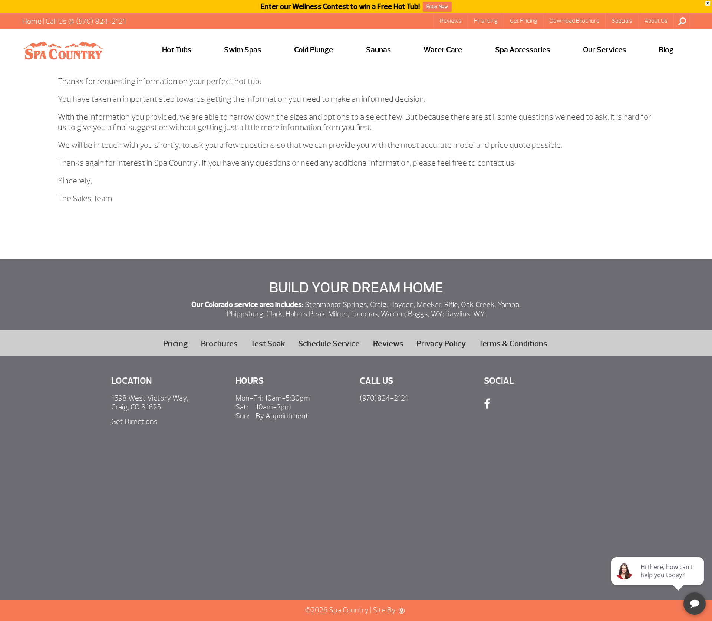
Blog (666, 50)
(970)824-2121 (384, 398)
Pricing (175, 343)
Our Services (604, 50)
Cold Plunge (313, 50)
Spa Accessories (522, 50)
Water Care (442, 50)
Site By (385, 610)
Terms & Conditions (513, 343)
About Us (656, 20)
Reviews (451, 20)
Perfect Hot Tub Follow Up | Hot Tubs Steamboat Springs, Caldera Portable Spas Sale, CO (63, 50)
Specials (622, 20)
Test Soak (268, 343)
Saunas (378, 50)
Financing (486, 20)
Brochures (219, 343)
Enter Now (437, 7)
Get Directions (134, 421)
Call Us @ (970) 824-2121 (86, 21)
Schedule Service (329, 343)
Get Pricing (523, 20)
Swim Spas (242, 50)
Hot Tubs (176, 50)
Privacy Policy (441, 343)
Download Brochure (574, 20)
